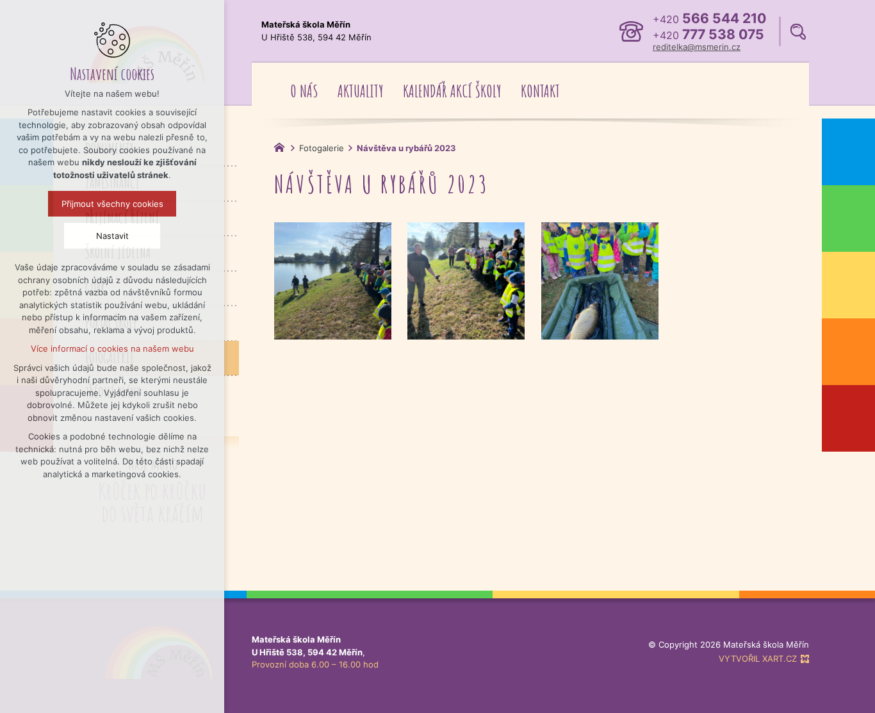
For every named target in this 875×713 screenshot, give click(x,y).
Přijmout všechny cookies (112, 204)
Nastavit (112, 236)
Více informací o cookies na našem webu (112, 348)
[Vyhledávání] (798, 31)
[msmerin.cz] (282, 146)
